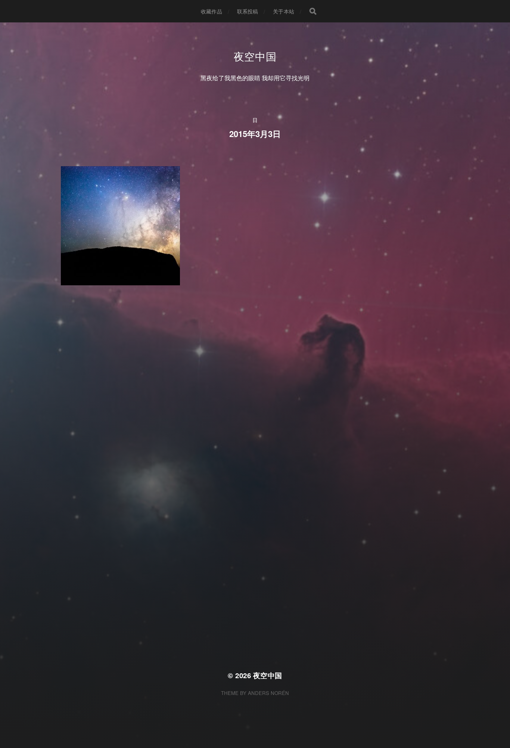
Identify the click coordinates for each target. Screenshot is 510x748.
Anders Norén (268, 692)
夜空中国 (255, 56)
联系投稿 (247, 11)
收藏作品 (211, 11)
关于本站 (283, 11)
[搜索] (313, 11)
